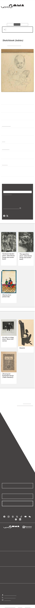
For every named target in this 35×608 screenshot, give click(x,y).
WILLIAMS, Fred (6, 343)
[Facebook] (4, 216)
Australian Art (6, 126)
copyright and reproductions (23, 405)
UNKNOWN (5, 300)
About (20, 559)
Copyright (27, 605)
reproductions (27, 403)
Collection (12, 12)
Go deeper (28, 18)
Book (3, 141)
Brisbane (4, 164)
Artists (17, 18)
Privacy (20, 605)
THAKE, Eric (23, 350)
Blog (19, 557)
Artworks (6, 18)
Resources (24, 24)
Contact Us (7, 598)
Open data (5, 557)
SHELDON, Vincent (7, 379)
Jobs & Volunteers (10, 605)
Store (3, 560)
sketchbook (5, 149)
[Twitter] (7, 216)
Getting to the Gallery (10, 593)
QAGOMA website (7, 559)
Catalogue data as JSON (10, 208)
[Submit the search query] (3, 29)
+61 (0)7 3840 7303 (9, 596)
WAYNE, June (6, 261)
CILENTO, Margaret (14, 45)
